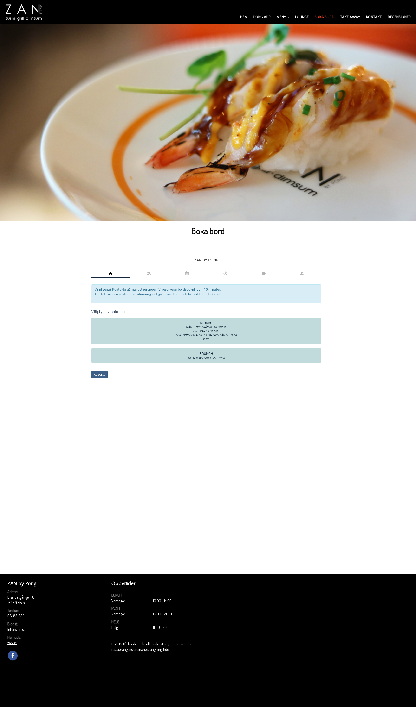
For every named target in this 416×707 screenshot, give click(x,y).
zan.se (12, 642)
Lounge (302, 17)
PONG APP (262, 17)
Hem (243, 17)
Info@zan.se (16, 629)
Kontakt (374, 17)
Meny (281, 17)
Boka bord (324, 17)
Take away (350, 17)
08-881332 (15, 615)
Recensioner (399, 17)
